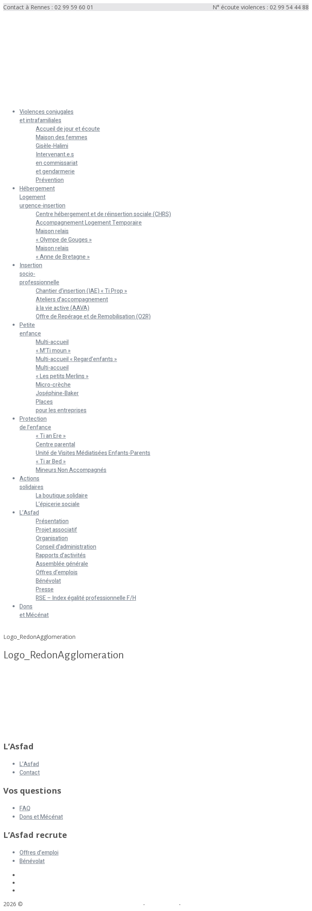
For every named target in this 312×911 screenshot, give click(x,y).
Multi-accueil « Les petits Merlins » (62, 372)
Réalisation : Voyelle (208, 904)
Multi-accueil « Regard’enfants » (76, 359)
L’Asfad (29, 513)
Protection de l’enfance (35, 423)
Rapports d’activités (61, 555)
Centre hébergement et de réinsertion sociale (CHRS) (103, 214)
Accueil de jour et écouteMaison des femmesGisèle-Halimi (68, 137)
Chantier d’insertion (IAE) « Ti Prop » (81, 291)
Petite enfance (30, 329)
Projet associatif (56, 530)
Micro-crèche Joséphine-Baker (57, 389)
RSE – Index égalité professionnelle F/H (86, 598)
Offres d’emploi (39, 852)
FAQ (25, 808)
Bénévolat (48, 581)
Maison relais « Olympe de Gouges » (64, 235)
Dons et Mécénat (34, 610)
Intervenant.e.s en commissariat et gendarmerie (57, 163)
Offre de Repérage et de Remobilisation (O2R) (93, 316)
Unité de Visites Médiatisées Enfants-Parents (93, 453)
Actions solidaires (31, 482)
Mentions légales (119, 904)
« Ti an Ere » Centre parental (55, 440)
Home (11, 629)
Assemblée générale (62, 564)
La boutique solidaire (62, 495)
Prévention (50, 180)
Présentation (52, 521)
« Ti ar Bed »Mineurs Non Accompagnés (71, 465)
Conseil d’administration (66, 547)
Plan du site (162, 904)
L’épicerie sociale (58, 504)
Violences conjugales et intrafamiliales (47, 116)
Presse (45, 589)
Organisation (52, 538)
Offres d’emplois (57, 572)
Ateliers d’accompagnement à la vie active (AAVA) (72, 303)
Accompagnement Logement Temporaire (89, 223)
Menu (10, 98)
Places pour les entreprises (61, 406)
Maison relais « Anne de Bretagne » (63, 252)
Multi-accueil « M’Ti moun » (53, 346)
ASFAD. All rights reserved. (60, 904)
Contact (30, 772)
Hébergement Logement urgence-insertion (42, 197)
